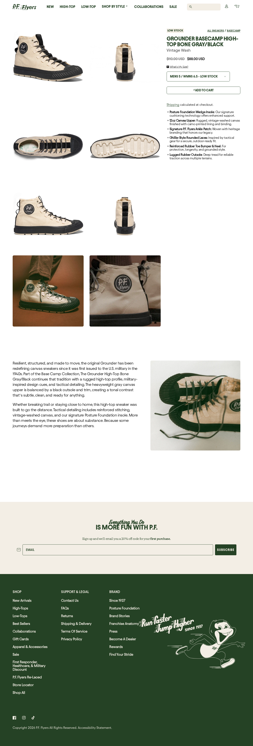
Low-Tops (20, 616)
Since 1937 (117, 600)
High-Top (67, 6)
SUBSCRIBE (225, 549)
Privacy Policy (71, 639)
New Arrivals (22, 600)
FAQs (65, 608)
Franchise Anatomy (124, 623)
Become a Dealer (122, 639)
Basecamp (233, 30)
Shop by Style (113, 6)
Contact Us (69, 600)
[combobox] (206, 7)
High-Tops (20, 608)
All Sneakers (215, 30)
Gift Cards (21, 639)
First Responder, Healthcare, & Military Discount (29, 665)
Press (113, 631)
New (50, 6)
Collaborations (148, 6)
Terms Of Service (74, 631)
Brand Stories (119, 616)
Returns (67, 616)
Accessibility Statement (94, 727)
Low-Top (88, 6)
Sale (173, 6)
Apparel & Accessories (30, 647)
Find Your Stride (121, 654)
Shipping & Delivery (76, 623)
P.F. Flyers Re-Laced (27, 677)
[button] (236, 7)
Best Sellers (21, 623)
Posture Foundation (124, 608)
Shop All (19, 692)
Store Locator (23, 685)
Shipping (173, 104)
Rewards (116, 647)
